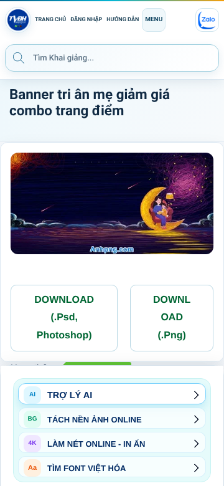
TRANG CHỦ (50, 20)
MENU (153, 19)
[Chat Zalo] (207, 20)
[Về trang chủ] (18, 20)
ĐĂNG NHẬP (86, 20)
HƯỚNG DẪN (122, 20)
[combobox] (112, 58)
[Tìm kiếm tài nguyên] (18, 57)
